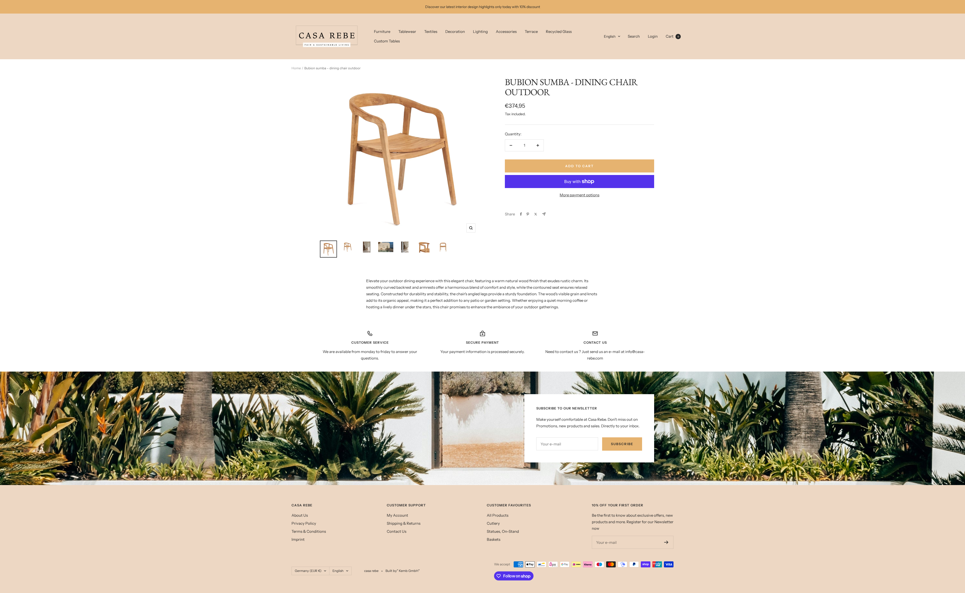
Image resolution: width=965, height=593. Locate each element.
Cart (672, 36)
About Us (300, 515)
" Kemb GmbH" (408, 571)
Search (634, 36)
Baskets (493, 539)
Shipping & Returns (403, 523)
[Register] (666, 542)
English (609, 36)
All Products (497, 515)
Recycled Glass (559, 31)
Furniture (382, 31)
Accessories (506, 31)
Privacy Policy (304, 523)
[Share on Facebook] (521, 214)
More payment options (579, 195)
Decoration (455, 31)
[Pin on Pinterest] (527, 214)
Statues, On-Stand (503, 531)
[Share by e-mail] (544, 214)
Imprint (298, 539)
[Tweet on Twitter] (536, 214)
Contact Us (396, 531)
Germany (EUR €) (308, 571)
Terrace (531, 31)
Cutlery (493, 523)
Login (653, 36)
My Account (397, 515)
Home (296, 68)
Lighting (480, 31)
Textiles (430, 31)
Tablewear (407, 31)
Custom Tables (387, 41)
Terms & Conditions (309, 531)
